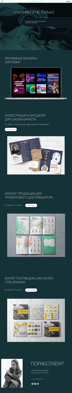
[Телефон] (66, 1)
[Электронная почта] (70, 1)
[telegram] (67, 1)
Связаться (41, 1)
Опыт (38, 1)
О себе (30, 1)
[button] (11, 129)
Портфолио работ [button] (34, 1)
